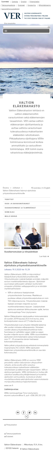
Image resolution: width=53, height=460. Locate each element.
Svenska (15, 2)
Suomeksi (5, 2)
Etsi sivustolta (9, 23)
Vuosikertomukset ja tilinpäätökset (20, 208)
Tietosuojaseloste (8, 5)
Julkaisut (16, 188)
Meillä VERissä (11, 216)
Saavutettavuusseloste (10, 9)
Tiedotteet (9, 199)
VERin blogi (9, 212)
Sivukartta (32, 5)
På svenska (36, 188)
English (24, 2)
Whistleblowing (45, 5)
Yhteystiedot (34, 2)
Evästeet (21, 5)
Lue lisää (42, 256)
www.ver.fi (8, 385)
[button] (48, 27)
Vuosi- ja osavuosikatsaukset (17, 204)
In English (46, 188)
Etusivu (6, 188)
